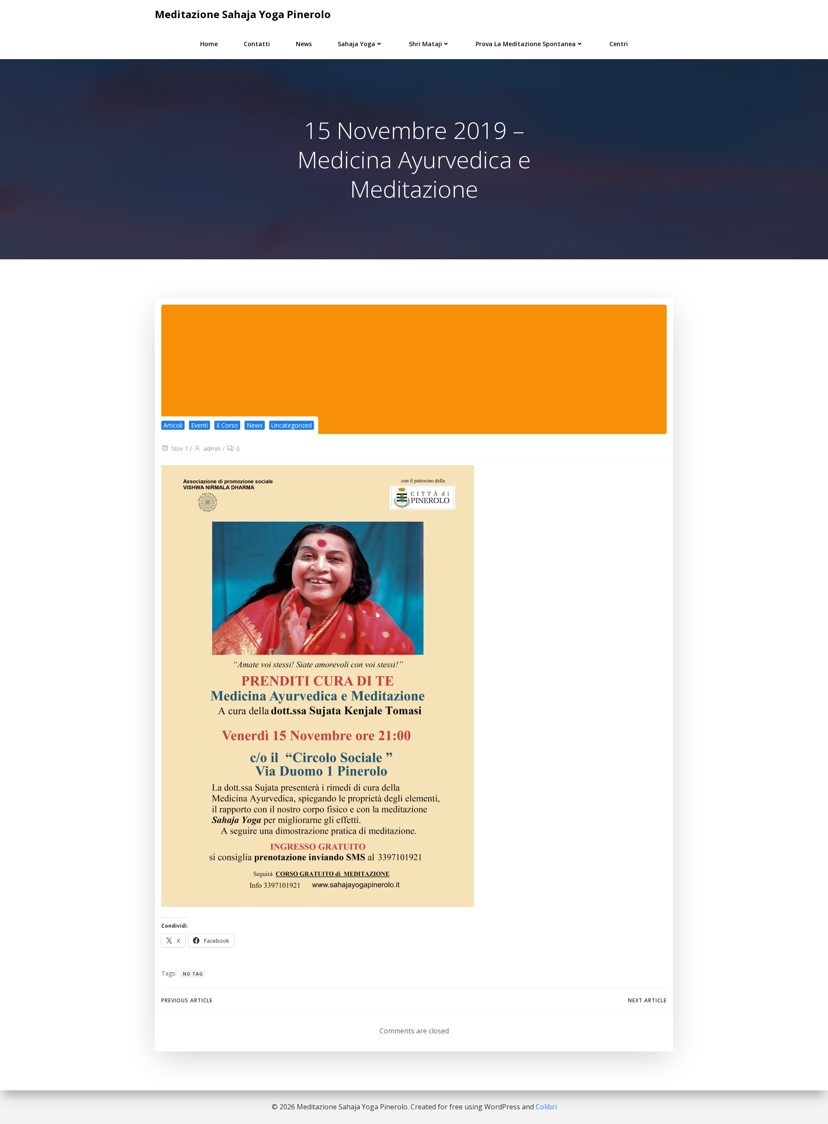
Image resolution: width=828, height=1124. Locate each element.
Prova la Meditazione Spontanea (526, 44)
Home (209, 44)
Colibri (546, 1106)
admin (212, 448)
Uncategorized (291, 425)
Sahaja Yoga (356, 44)
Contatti (257, 44)
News (304, 44)
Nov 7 (179, 448)
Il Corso (227, 425)
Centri (618, 44)
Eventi (199, 425)
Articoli (172, 425)
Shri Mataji (425, 44)
